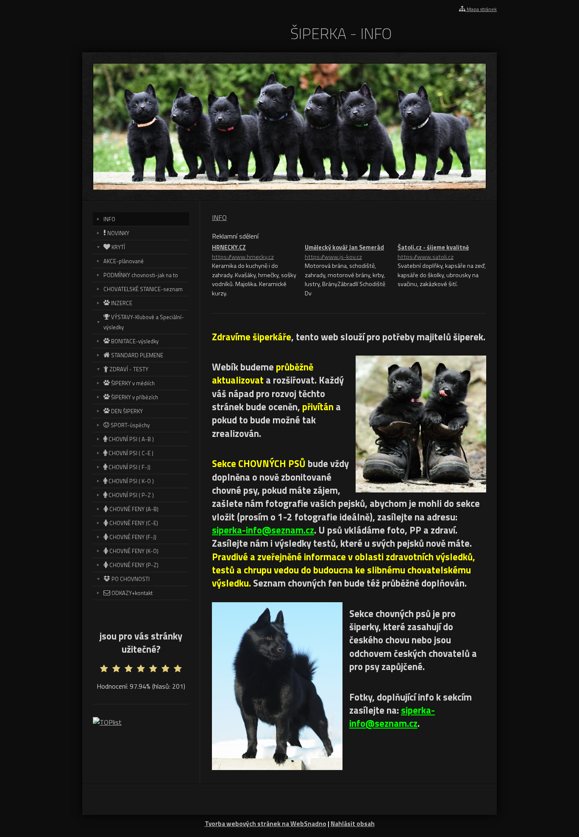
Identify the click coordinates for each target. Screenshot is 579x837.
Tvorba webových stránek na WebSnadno (265, 824)
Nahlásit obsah (353, 824)
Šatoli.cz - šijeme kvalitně (433, 252)
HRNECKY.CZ (243, 252)
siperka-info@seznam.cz (263, 530)
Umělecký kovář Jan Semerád (344, 252)
